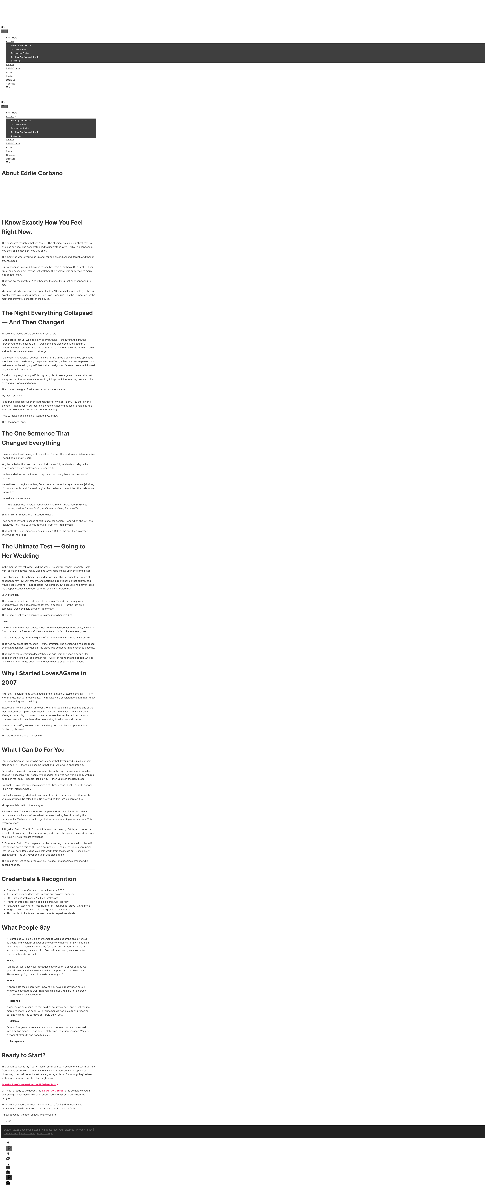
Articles (10, 41)
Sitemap (69, 1129)
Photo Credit (28, 1133)
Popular (10, 64)
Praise (9, 76)
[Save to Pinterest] (9, 1148)
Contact (10, 83)
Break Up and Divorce (21, 45)
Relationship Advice (20, 53)
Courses (10, 80)
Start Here (11, 37)
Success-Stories (18, 49)
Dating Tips (16, 61)
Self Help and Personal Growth (25, 57)
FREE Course (13, 68)
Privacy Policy (84, 1129)
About (9, 72)
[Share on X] (8, 1154)
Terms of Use (11, 1133)
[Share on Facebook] (8, 1143)
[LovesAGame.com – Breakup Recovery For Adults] (20, 23)
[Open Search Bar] (3, 27)
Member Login (45, 1133)
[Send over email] (8, 1159)
